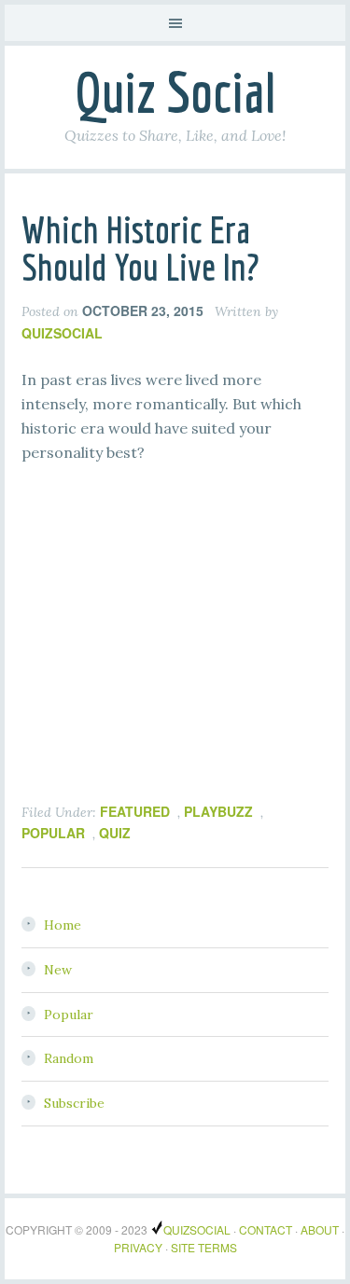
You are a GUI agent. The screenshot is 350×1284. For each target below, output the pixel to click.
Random (68, 1058)
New (58, 969)
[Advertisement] (161, 653)
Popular (68, 1014)
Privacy (138, 1247)
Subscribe (74, 1103)
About (320, 1229)
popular (53, 832)
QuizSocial (197, 1229)
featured (135, 811)
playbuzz (218, 811)
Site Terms (204, 1247)
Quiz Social (175, 92)
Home (62, 925)
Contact (265, 1229)
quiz (115, 832)
